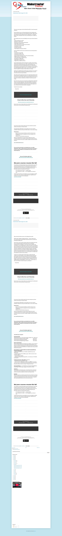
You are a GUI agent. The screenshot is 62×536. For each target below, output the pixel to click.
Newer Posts (13, 447)
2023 (14, 458)
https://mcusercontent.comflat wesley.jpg (26, 157)
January (15, 474)
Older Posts (38, 447)
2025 (14, 456)
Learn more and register (17, 398)
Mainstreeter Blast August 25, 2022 (20, 13)
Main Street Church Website (16, 449)
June (14, 469)
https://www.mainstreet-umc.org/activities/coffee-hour (26, 102)
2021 (14, 475)
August (15, 464)
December (15, 460)
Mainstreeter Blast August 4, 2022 (18, 468)
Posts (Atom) (16, 448)
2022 (14, 459)
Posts (14, 525)
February (15, 473)
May (14, 470)
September (15, 463)
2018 (14, 478)
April (14, 471)
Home (26, 447)
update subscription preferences (30, 209)
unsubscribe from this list (24, 209)
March (15, 472)
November (15, 461)
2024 (14, 457)
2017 (14, 479)
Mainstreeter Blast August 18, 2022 (20, 221)
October (15, 462)
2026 (14, 455)
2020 (14, 476)
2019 (14, 477)
